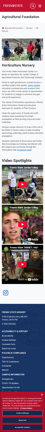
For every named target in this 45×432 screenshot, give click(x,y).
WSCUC (5, 370)
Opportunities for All (11, 387)
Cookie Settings (9, 340)
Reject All (22, 420)
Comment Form (8, 344)
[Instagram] (5, 294)
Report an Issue (9, 348)
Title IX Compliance (10, 361)
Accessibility (7, 336)
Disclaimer (6, 366)
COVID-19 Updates (10, 383)
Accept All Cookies (22, 427)
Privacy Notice (26, 408)
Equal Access (8, 357)
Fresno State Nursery (14, 312)
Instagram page (24, 150)
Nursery (29, 28)
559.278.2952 (10, 324)
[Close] (42, 394)
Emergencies (7, 379)
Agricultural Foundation (14, 28)
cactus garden (34, 85)
